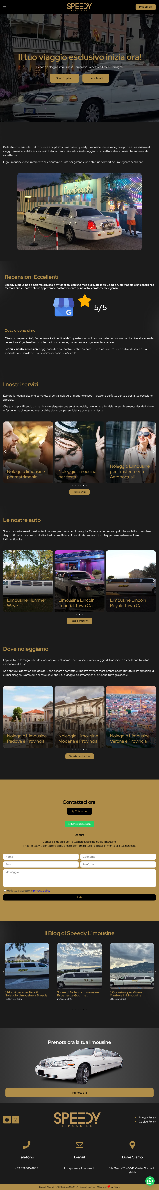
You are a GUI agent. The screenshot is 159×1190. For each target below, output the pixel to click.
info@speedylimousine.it (79, 1168)
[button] (5, 7)
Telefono (26, 1157)
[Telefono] (26, 1145)
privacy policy (41, 890)
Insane (117, 1187)
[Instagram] (15, 1119)
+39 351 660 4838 (26, 1168)
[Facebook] (7, 1119)
